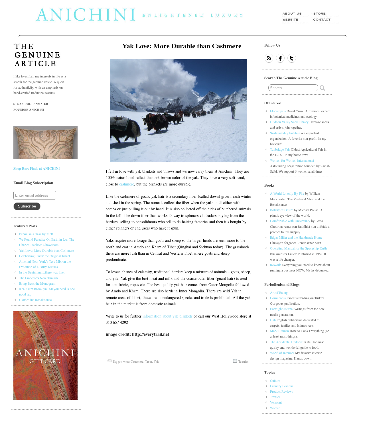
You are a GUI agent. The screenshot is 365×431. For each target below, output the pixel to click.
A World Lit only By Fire (287, 193)
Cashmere (137, 361)
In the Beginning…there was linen (42, 272)
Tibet (148, 361)
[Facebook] (280, 58)
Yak (156, 361)
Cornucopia (278, 298)
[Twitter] (291, 58)
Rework (275, 264)
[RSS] (268, 58)
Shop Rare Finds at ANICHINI (36, 168)
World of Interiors (282, 352)
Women (275, 408)
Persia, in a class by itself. (36, 234)
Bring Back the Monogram (37, 283)
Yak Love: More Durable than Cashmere (182, 46)
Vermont (276, 402)
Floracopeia (278, 111)
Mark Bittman (279, 330)
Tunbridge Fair (280, 149)
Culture (275, 380)
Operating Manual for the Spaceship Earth (298, 248)
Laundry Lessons (281, 386)
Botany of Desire (281, 209)
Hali (273, 320)
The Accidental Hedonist (286, 342)
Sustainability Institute (285, 133)
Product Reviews (281, 391)
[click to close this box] (329, 45)
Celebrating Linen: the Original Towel (44, 256)
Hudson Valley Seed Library (289, 121)
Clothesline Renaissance (35, 299)
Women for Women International (292, 160)
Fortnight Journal (281, 308)
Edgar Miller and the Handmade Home (296, 237)
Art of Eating (279, 292)
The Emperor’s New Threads (38, 278)
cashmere (126, 184)
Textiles (243, 361)
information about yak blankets (167, 316)
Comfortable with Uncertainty (290, 220)
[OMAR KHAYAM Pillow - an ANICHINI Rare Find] (45, 157)
